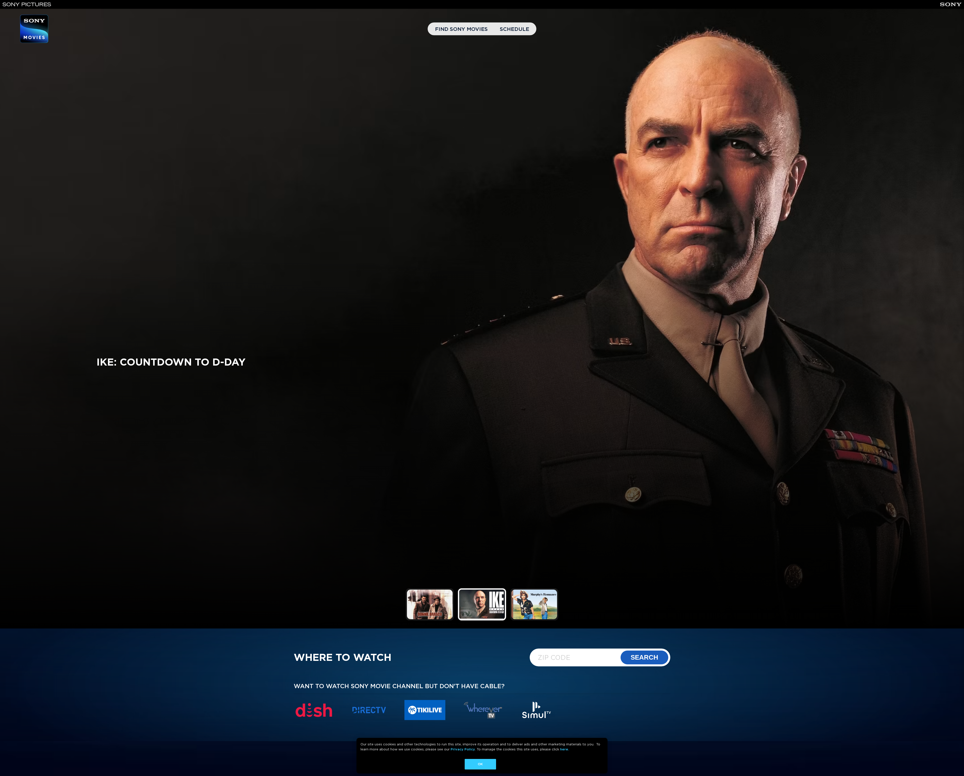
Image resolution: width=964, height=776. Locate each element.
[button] (430, 604)
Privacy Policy (463, 749)
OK (480, 764)
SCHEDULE (514, 29)
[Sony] (950, 4)
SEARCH (644, 657)
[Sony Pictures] (27, 4)
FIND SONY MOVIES (461, 29)
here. (564, 749)
